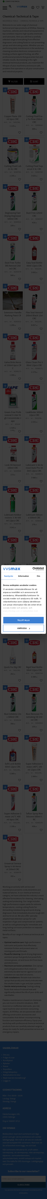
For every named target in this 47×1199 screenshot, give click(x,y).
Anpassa (22, 628)
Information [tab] (23, 576)
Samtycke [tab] (8, 576)
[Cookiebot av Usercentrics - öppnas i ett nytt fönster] (33, 569)
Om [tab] (38, 576)
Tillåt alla (23, 620)
